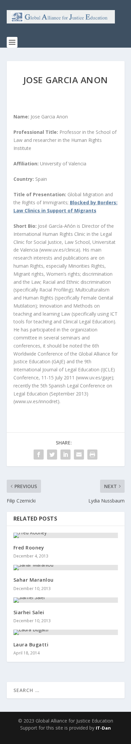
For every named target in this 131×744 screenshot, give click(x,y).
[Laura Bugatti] (65, 632)
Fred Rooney (28, 547)
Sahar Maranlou (33, 580)
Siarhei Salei (28, 612)
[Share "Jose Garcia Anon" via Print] (92, 454)
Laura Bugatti (31, 644)
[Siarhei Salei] (65, 600)
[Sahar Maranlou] (65, 567)
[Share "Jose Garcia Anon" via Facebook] (38, 454)
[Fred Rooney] (65, 535)
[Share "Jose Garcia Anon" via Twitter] (52, 454)
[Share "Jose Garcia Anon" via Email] (79, 454)
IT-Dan (103, 728)
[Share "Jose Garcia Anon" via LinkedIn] (65, 454)
